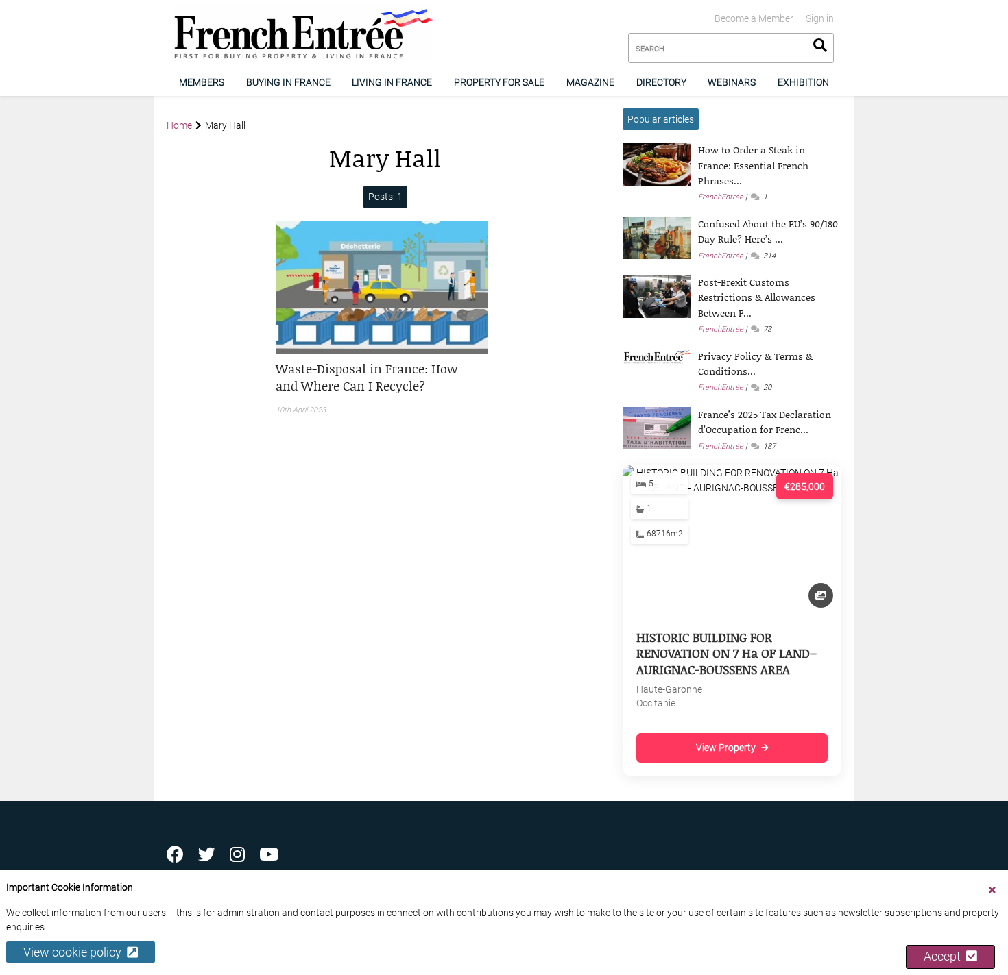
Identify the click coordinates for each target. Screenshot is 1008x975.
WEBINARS (732, 82)
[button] (382, 378)
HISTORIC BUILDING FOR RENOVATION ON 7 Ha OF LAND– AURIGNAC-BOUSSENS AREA (726, 653)
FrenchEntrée (720, 197)
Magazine (590, 82)
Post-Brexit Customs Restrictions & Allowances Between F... (756, 297)
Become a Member (754, 18)
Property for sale (499, 82)
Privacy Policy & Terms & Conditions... (755, 363)
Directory (661, 82)
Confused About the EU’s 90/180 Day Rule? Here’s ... (768, 231)
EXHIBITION (803, 82)
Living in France (392, 82)
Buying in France (288, 82)
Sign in (820, 18)
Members (201, 82)
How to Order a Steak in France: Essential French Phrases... (753, 165)
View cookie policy (75, 953)
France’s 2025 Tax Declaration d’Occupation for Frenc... (764, 421)
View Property (726, 747)
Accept (945, 957)
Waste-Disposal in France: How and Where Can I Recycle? (366, 377)
